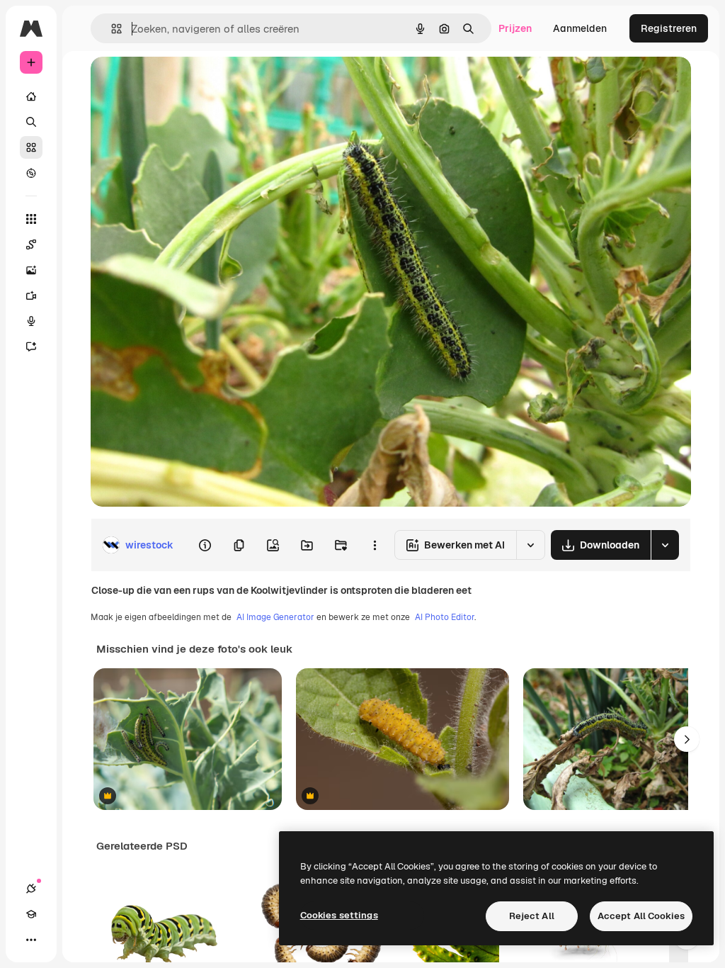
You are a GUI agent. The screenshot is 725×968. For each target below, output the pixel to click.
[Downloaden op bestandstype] (665, 545)
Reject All (531, 916)
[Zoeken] (31, 122)
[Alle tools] (31, 219)
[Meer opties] (374, 545)
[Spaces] (31, 244)
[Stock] (31, 147)
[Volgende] (687, 739)
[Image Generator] (31, 270)
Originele (183, 83)
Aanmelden (580, 28)
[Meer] (31, 939)
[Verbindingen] (31, 888)
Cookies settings (339, 915)
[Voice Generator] (31, 321)
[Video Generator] (31, 295)
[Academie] (31, 914)
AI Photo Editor (444, 617)
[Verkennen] (31, 173)
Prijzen (515, 28)
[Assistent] (31, 346)
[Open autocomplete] (110, 28)
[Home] (31, 96)
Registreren (669, 28)
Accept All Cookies (641, 916)
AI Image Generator (275, 617)
